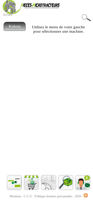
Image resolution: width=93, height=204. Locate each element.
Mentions (15, 196)
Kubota (15, 26)
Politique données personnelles (54, 196)
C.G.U (28, 196)
